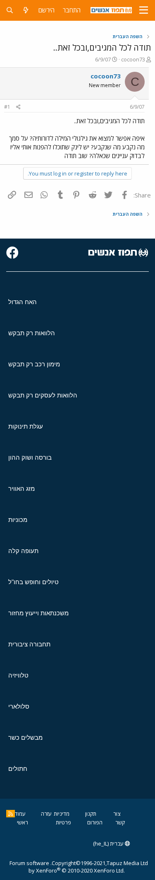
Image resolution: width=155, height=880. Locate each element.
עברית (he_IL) (109, 843)
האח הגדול (22, 301)
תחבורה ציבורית (29, 644)
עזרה (46, 813)
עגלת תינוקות (25, 426)
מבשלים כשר (25, 737)
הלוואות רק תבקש (31, 332)
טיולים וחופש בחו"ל (33, 581)
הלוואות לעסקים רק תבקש (42, 395)
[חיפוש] (10, 10)
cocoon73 (133, 59)
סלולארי (18, 706)
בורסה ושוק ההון (30, 457)
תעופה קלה (23, 550)
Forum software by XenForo (67, 866)
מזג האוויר (21, 488)
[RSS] (10, 813)
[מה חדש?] (26, 10)
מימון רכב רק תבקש (34, 364)
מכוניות (17, 519)
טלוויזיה (18, 675)
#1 (7, 106)
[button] (143, 10)
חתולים (17, 768)
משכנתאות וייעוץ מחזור (38, 613)
